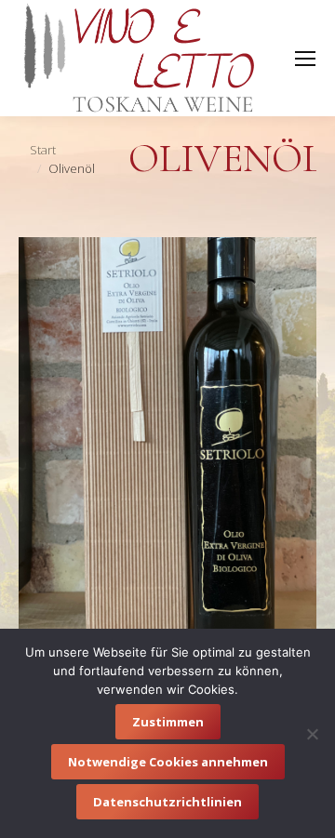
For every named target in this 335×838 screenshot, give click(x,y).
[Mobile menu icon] (305, 58)
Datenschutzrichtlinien (167, 801)
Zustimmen (168, 721)
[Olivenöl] (167, 435)
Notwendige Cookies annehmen (168, 761)
